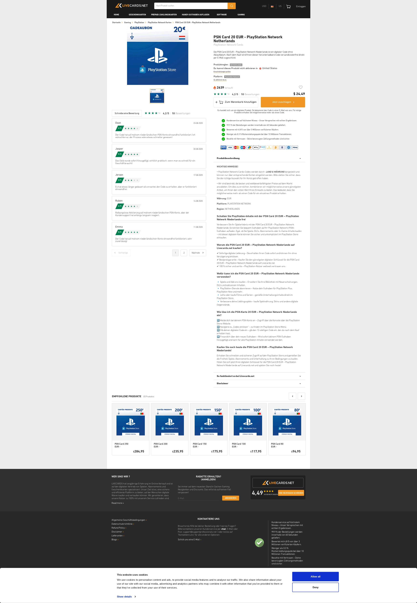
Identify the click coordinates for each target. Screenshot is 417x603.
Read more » (118, 503)
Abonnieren (230, 498)
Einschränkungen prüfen (222, 72)
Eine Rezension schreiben (291, 493)
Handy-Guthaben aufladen (195, 15)
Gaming (241, 15)
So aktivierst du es (220, 80)
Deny (315, 587)
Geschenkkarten (137, 15)
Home (116, 15)
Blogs (115, 539)
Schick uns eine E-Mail (189, 539)
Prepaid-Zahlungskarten (164, 15)
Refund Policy (119, 528)
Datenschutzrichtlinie (123, 524)
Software (222, 15)
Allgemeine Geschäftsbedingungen (129, 520)
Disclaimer (118, 532)
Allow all (315, 576)
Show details (124, 596)
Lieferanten (118, 536)
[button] (292, 396)
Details (137, 459)
